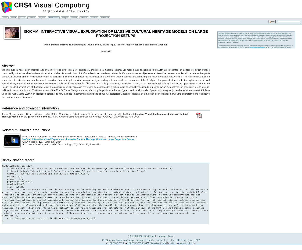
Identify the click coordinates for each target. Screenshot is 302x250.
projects (42, 18)
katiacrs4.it (168, 243)
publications (53, 18)
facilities (94, 18)
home (5, 18)
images (65, 18)
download (105, 18)
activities (31, 18)
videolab (84, 18)
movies (74, 18)
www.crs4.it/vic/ (188, 243)
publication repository (257, 47)
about (13, 18)
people (22, 18)
